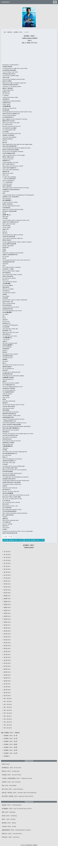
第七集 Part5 (7, 651)
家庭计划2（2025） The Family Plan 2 (12, 833)
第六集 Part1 (7, 625)
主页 (5, 32)
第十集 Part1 (7, 684)
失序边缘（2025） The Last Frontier (11, 774)
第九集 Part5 (7, 681)
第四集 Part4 (7, 604)
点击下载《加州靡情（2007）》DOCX (13, 540)
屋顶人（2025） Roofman (9, 819)
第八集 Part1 (7, 654)
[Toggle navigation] (55, 2)
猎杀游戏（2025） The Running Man (11, 805)
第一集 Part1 (7, 551)
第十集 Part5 (7, 695)
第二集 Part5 (7, 578)
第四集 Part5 (7, 607)
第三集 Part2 (7, 584)
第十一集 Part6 (8, 713)
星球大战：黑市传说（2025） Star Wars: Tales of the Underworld (19, 792)
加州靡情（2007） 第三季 (10, 741)
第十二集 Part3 (8, 722)
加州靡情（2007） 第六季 (10, 750)
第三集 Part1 (7, 581)
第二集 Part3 (7, 572)
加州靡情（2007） (18, 32)
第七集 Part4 (7, 648)
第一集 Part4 (7, 560)
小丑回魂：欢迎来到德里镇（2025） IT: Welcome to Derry (17, 778)
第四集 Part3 (7, 601)
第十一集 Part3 (8, 704)
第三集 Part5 (7, 592)
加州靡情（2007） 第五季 (10, 747)
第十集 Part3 (7, 689)
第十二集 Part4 (8, 725)
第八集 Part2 (7, 657)
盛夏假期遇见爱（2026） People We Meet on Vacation (16, 830)
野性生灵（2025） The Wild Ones (11, 771)
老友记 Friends (6, 764)
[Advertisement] (29, 54)
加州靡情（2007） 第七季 (10, 753)
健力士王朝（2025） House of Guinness (12, 789)
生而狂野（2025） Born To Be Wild (11, 782)
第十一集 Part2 (8, 701)
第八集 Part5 (7, 666)
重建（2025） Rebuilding (8, 812)
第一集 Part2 (7, 554)
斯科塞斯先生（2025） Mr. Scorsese (11, 767)
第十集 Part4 (7, 692)
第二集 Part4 (7, 575)
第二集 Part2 (7, 569)
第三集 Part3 (7, 587)
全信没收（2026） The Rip (9, 826)
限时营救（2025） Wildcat (9, 823)
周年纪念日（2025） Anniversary (10, 837)
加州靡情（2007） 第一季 (10, 735)
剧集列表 (9, 32)
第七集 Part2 (7, 642)
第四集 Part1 (7, 595)
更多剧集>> (7, 756)
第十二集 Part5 (8, 728)
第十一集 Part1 (8, 698)
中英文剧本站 (5, 2)
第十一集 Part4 (8, 707)
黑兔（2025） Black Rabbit (9, 785)
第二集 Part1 (7, 566)
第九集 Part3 (7, 675)
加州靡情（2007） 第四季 (10, 744)
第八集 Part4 (7, 663)
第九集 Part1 (7, 669)
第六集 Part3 (7, 631)
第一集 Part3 (7, 557)
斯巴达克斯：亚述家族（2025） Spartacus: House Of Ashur (17, 796)
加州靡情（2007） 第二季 (10, 738)
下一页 (10, 536)
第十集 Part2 (7, 686)
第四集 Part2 (7, 598)
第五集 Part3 (7, 616)
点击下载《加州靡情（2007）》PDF (34, 540)
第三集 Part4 (7, 590)
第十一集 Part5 (8, 710)
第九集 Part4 (7, 678)
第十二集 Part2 (8, 719)
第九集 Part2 (7, 672)
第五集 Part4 (7, 619)
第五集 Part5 (7, 622)
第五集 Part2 (7, 613)
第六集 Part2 (7, 628)
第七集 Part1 (7, 639)
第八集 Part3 (7, 660)
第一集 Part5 (7, 563)
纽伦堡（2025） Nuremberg (9, 815)
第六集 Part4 (7, 634)
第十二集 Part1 (8, 716)
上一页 (5, 536)
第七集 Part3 (7, 645)
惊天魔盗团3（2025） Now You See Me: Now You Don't (17, 808)
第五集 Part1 (7, 610)
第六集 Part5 (7, 636)
